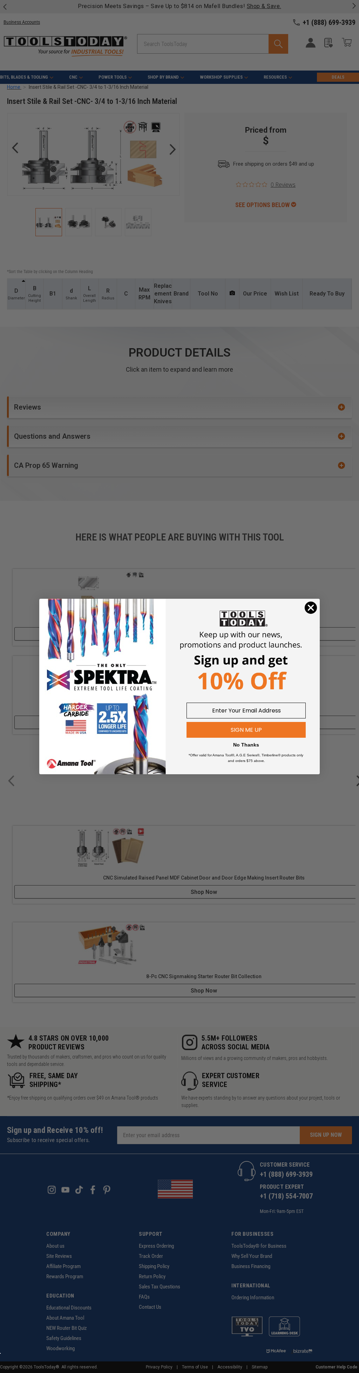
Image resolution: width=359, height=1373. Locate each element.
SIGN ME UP (246, 730)
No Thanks (246, 745)
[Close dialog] (311, 608)
